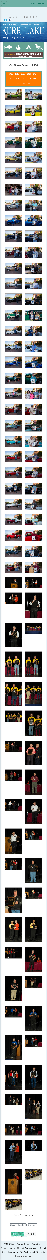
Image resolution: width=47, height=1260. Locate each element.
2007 (17, 83)
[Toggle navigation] (4, 3)
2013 (35, 74)
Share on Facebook (18, 1225)
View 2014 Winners (23, 1215)
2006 (23, 83)
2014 (29, 74)
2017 (11, 74)
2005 (29, 83)
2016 (17, 74)
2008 (35, 79)
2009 (29, 79)
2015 (23, 74)
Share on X (32, 1225)
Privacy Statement (23, 1256)
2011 (17, 79)
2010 (23, 79)
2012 (11, 79)
